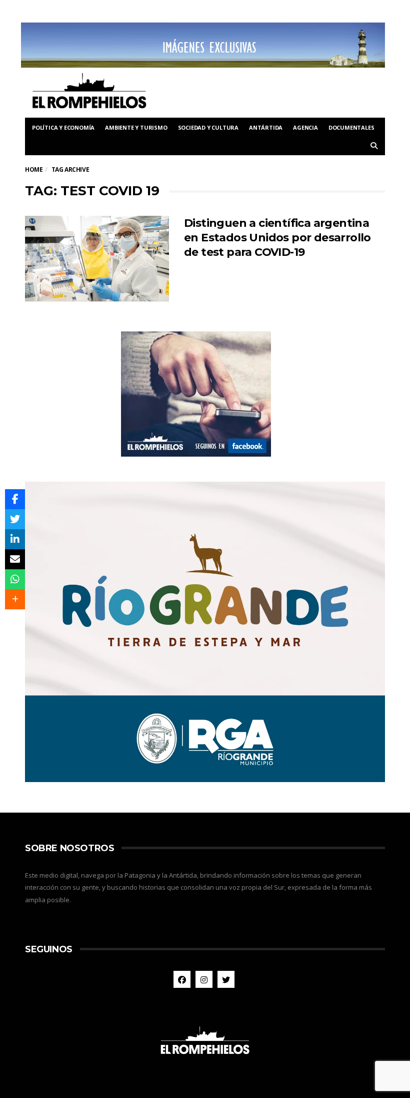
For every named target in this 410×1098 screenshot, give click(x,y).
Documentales (351, 127)
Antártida (265, 127)
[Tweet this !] (15, 519)
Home (33, 169)
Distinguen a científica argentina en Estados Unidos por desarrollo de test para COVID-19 (277, 237)
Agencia (305, 127)
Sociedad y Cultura (208, 127)
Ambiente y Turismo (136, 127)
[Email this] (15, 559)
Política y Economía (63, 127)
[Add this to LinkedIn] (15, 539)
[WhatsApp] (15, 579)
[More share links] (15, 599)
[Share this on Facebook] (15, 499)
